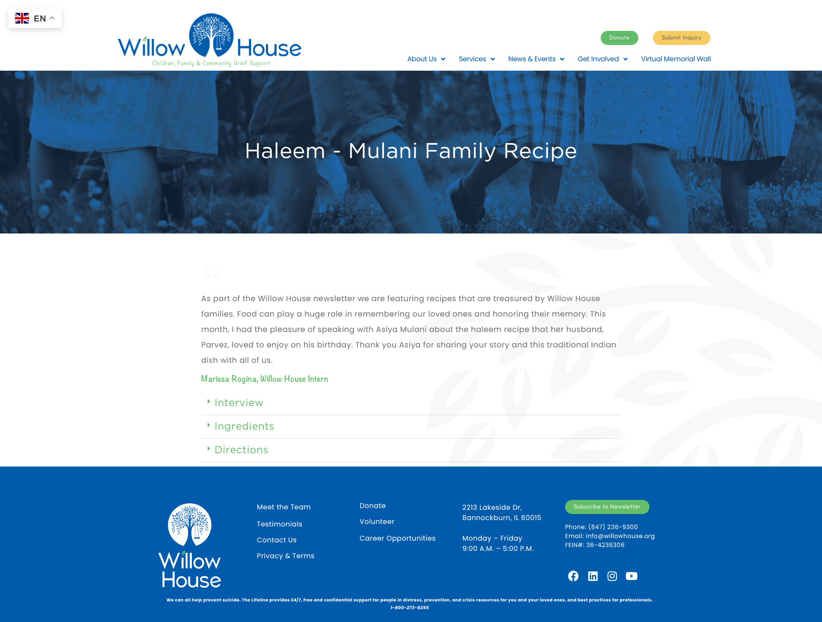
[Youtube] (631, 575)
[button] (411, 403)
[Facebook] (573, 575)
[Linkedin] (593, 575)
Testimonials (280, 524)
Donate (373, 505)
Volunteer (377, 521)
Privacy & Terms (286, 556)
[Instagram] (612, 575)
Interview (239, 403)
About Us (422, 59)
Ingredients (244, 426)
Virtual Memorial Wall (676, 59)
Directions (241, 450)
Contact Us (277, 540)
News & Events (532, 59)
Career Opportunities (398, 538)
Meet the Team (284, 507)
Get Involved (598, 59)
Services (472, 59)
